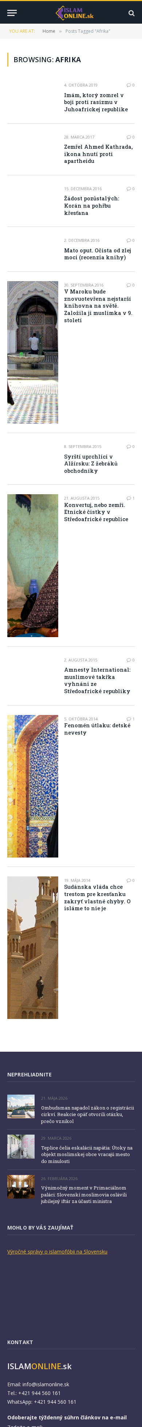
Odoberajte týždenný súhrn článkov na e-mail (67, 1417)
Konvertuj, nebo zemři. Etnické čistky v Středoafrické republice (96, 512)
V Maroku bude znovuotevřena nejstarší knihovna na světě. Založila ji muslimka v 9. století (98, 305)
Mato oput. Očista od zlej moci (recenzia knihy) (97, 254)
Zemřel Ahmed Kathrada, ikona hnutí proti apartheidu (98, 153)
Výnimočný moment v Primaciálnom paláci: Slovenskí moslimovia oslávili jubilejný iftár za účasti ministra (84, 1194)
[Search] (131, 13)
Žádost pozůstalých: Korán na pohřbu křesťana (91, 205)
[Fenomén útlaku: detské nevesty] (32, 786)
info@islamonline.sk (46, 1384)
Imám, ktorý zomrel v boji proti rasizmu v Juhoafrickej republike (96, 102)
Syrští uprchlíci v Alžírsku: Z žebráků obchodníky (91, 463)
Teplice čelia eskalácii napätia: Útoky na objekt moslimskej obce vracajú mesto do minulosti (87, 1154)
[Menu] (12, 13)
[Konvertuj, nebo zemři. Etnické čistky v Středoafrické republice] (32, 565)
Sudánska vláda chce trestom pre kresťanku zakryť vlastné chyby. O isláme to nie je (97, 897)
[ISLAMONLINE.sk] (75, 13)
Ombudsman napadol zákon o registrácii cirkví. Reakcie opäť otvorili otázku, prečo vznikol (87, 1114)
